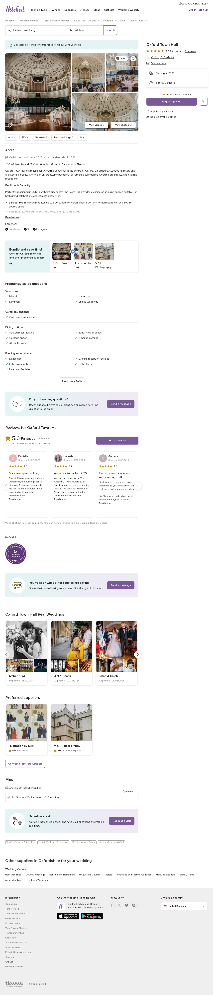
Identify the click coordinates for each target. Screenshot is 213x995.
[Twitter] (119, 905)
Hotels (108, 874)
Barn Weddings (13, 874)
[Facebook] (112, 905)
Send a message (121, 404)
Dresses (85, 10)
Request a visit (122, 821)
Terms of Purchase (15, 913)
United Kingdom (177, 906)
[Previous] (6, 486)
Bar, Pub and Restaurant (62, 874)
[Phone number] (204, 102)
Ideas (97, 10)
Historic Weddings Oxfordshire (53, 842)
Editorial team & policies (18, 952)
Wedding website (14, 966)
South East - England (85, 20)
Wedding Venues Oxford (84, 842)
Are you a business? (16, 942)
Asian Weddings (13, 880)
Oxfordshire (107, 20)
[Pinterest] (126, 905)
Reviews (41, 137)
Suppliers (70, 10)
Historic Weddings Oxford (111, 842)
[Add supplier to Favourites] (133, 58)
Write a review (117, 440)
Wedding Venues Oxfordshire (20, 842)
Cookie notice (12, 923)
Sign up (203, 9)
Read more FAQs (72, 381)
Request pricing (171, 101)
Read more (12, 217)
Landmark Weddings (37, 880)
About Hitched (12, 947)
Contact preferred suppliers (25, 763)
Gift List (109, 10)
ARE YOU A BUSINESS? (195, 3)
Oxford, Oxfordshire (162, 57)
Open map (128, 791)
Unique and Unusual (90, 874)
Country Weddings (35, 874)
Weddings (10, 20)
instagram (42, 229)
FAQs (25, 137)
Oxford (121, 20)
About (11, 137)
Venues (55, 10)
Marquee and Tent (165, 874)
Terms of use (12, 908)
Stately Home (187, 874)
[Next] (137, 486)
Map (82, 137)
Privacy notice (12, 918)
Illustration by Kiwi (21, 746)
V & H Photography (67, 746)
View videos (96, 125)
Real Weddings (63, 137)
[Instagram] (134, 905)
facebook (14, 229)
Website (129, 10)
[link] (26, 653)
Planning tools (38, 10)
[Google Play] (92, 918)
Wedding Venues (29, 20)
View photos (123, 125)
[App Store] (68, 918)
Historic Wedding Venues (56, 20)
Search (110, 30)
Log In (192, 9)
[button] (71, 256)
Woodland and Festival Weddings (133, 874)
